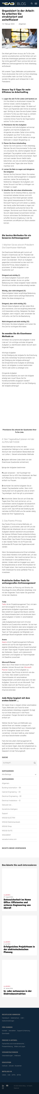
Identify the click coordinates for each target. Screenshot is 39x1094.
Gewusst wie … (7, 805)
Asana (4, 642)
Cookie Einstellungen (8, 1021)
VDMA (4, 1075)
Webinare (17, 1055)
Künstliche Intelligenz (10, 809)
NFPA (13, 1075)
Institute (4, 1066)
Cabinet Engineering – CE (11, 792)
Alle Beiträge (19, 774)
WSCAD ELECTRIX (8, 818)
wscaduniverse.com (9, 839)
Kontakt (4, 1030)
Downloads (5, 1033)
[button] (36, 3)
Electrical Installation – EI (11, 801)
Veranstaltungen (7, 1055)
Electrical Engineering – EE (11, 796)
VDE (9, 1075)
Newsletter (12, 1030)
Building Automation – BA (11, 788)
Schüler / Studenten (15, 1066)
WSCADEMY (6, 835)
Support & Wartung (23, 1030)
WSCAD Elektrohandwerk (11, 822)
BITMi (19, 1075)
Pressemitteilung (7, 1046)
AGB (22, 1018)
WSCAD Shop (7, 826)
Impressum (5, 1018)
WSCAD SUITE (7, 831)
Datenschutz (15, 1018)
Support (5, 813)
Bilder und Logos (19, 1046)
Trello (4, 604)
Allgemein (22, 24)
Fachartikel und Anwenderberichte (13, 1043)
